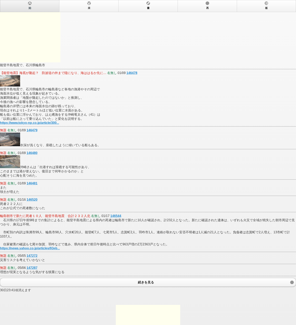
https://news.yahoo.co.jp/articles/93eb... (30, 248)
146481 (32, 183)
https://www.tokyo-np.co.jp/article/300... (29, 122)
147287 (32, 267)
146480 (32, 153)
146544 (115, 216)
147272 (32, 255)
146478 (131, 73)
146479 (32, 130)
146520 (32, 199)
